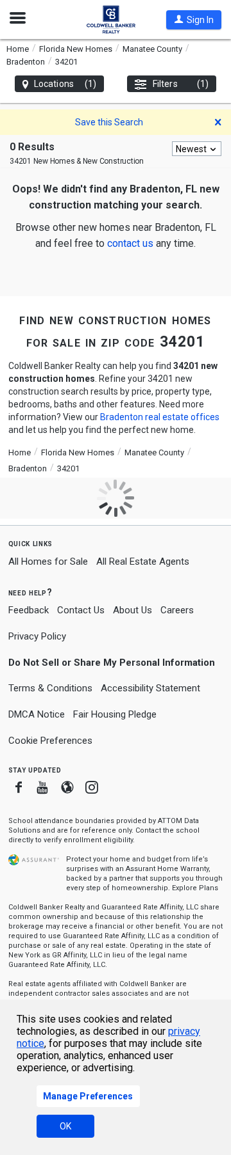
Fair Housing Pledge (115, 714)
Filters (181, 84)
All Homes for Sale (48, 561)
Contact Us (81, 610)
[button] (193, 19)
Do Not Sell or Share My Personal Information (111, 662)
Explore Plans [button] (195, 888)
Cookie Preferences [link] (50, 740)
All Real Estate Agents (142, 561)
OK (65, 1126)
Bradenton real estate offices (159, 417)
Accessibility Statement (150, 688)
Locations (65, 84)
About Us (132, 610)
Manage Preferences (88, 1096)
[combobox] (196, 148)
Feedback (28, 610)
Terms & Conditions (50, 688)
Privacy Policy (37, 636)
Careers (177, 610)
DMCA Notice (36, 714)
